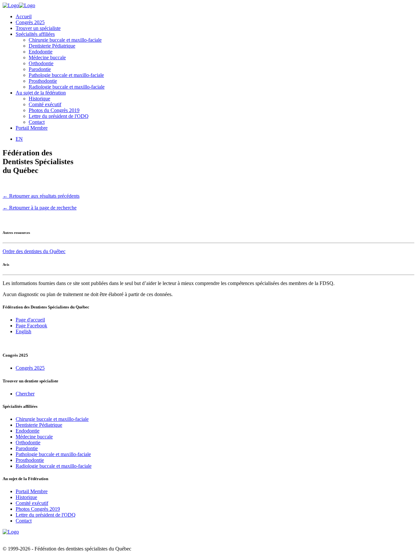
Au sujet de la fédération (41, 92)
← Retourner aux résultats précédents (41, 196)
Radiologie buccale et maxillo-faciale (67, 87)
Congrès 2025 (30, 22)
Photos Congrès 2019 (38, 509)
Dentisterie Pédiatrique (52, 46)
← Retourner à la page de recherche (40, 207)
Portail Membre (32, 128)
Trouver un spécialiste (38, 28)
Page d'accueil (30, 319)
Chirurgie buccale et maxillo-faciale (65, 40)
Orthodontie (41, 63)
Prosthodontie (43, 81)
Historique (39, 98)
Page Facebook (31, 325)
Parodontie (40, 69)
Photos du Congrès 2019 (54, 110)
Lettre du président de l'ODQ (59, 116)
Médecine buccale (47, 57)
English (23, 331)
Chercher (25, 393)
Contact (37, 122)
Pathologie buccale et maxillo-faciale (66, 75)
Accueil (24, 16)
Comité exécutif (45, 104)
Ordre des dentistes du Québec (34, 251)
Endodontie (40, 51)
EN (19, 139)
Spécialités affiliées (35, 34)
